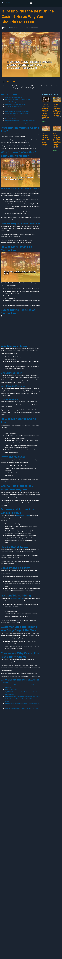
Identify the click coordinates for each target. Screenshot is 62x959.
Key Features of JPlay (11, 689)
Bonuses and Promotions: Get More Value (16, 113)
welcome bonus (33, 296)
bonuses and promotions (23, 515)
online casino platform (27, 134)
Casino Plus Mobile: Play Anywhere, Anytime (17, 111)
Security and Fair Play (11, 116)
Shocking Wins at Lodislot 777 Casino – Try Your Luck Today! (21, 708)
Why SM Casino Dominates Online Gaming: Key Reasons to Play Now (57, 110)
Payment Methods (10, 109)
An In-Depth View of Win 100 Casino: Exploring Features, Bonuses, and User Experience (45, 111)
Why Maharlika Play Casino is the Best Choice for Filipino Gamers (45, 139)
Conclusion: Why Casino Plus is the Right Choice (18, 123)
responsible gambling (17, 598)
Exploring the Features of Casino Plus (15, 104)
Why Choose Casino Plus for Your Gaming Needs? (18, 99)
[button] (31, 3)
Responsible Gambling (11, 118)
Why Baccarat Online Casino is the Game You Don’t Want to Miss (22, 696)
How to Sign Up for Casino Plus (13, 106)
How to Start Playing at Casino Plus (14, 102)
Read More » (44, 121)
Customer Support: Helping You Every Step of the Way (19, 120)
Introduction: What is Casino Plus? (14, 97)
